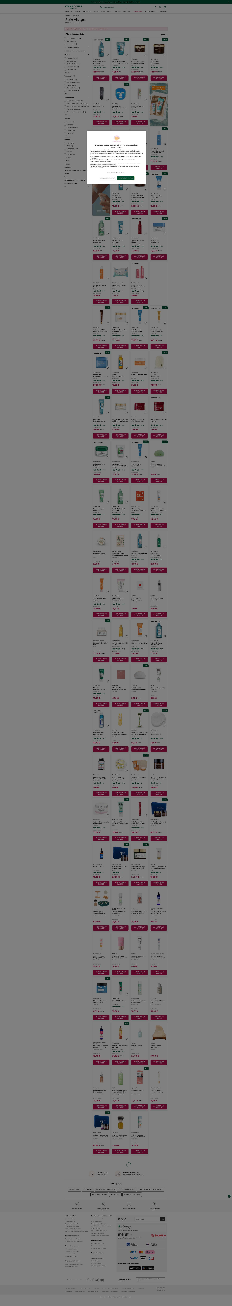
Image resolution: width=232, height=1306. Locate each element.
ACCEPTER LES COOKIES (125, 178)
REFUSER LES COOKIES (107, 178)
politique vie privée (98, 167)
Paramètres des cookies (116, 172)
